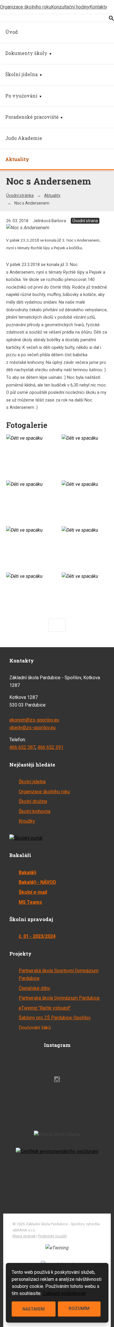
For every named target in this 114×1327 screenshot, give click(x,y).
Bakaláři (27, 872)
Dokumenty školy (26, 53)
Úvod (11, 32)
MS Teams (30, 902)
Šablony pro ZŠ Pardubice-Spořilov (55, 1017)
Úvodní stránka (20, 195)
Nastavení (34, 1309)
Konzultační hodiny (70, 7)
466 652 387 (22, 747)
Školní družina (33, 801)
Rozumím (79, 1308)
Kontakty (98, 7)
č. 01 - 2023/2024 (37, 936)
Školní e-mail (33, 892)
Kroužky (27, 821)
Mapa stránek (24, 1236)
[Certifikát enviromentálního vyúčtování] (57, 1151)
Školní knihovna (34, 811)
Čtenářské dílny (34, 988)
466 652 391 (50, 747)
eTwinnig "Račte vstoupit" (45, 1008)
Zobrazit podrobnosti (64, 1293)
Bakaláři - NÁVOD (37, 882)
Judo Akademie (23, 138)
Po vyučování (21, 96)
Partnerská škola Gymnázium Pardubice (59, 998)
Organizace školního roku (25, 7)
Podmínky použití (52, 1236)
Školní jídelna (21, 74)
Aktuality (17, 159)
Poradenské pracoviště (31, 117)
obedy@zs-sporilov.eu (32, 727)
